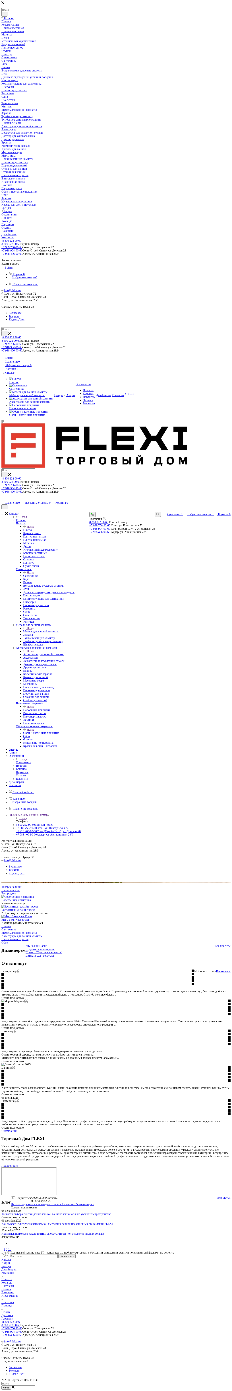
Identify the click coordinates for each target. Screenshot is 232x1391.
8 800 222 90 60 (11, 240)
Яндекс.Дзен (16, 319)
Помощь (6, 1305)
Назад (23, 516)
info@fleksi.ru (12, 290)
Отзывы (6, 1289)
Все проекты (223, 945)
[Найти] (4, 14)
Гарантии (7, 1318)
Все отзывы (223, 971)
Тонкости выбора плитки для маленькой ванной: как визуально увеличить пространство (56, 1214)
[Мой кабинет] (3, 498)
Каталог (21, 520)
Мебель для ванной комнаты (41, 631)
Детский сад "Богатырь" (41, 955)
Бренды (6, 1266)
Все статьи (224, 1197)
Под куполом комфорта (40, 949)
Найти (6, 1387)
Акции (5, 1262)
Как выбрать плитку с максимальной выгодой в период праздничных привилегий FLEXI (57, 1223)
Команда (6, 1282)
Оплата (6, 1312)
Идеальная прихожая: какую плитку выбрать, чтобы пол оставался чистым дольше (52, 1233)
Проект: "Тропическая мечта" (44, 952)
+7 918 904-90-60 (11, 250)
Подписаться (67, 1256)
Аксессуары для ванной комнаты (43, 654)
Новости (6, 1279)
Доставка (7, 1315)
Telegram (14, 316)
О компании (23, 762)
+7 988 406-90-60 (11, 253)
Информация (9, 1295)
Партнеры (7, 1285)
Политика (7, 1302)
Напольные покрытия (36, 710)
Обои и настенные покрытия (41, 732)
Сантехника (30, 575)
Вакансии (7, 1292)
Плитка (27, 529)
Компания (7, 1272)
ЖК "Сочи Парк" (36, 945)
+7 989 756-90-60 (11, 247)
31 (9, 1249)
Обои (4, 942)
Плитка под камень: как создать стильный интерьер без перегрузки (52, 1204)
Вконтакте (15, 312)
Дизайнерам (8, 1269)
